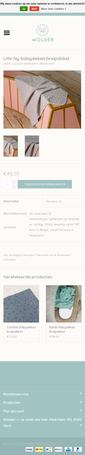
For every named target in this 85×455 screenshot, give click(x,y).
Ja (23, 8)
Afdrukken (9, 259)
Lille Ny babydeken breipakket (34, 63)
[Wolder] (49, 32)
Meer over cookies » (53, 8)
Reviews (53, 201)
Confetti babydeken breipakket (21, 329)
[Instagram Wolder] (46, 374)
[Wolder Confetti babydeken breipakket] (21, 304)
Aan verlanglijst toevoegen (18, 255)
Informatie (11, 201)
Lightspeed (56, 443)
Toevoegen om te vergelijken (53, 255)
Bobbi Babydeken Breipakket (62, 329)
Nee (34, 8)
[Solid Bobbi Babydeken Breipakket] (64, 304)
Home (7, 63)
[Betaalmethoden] (29, 449)
